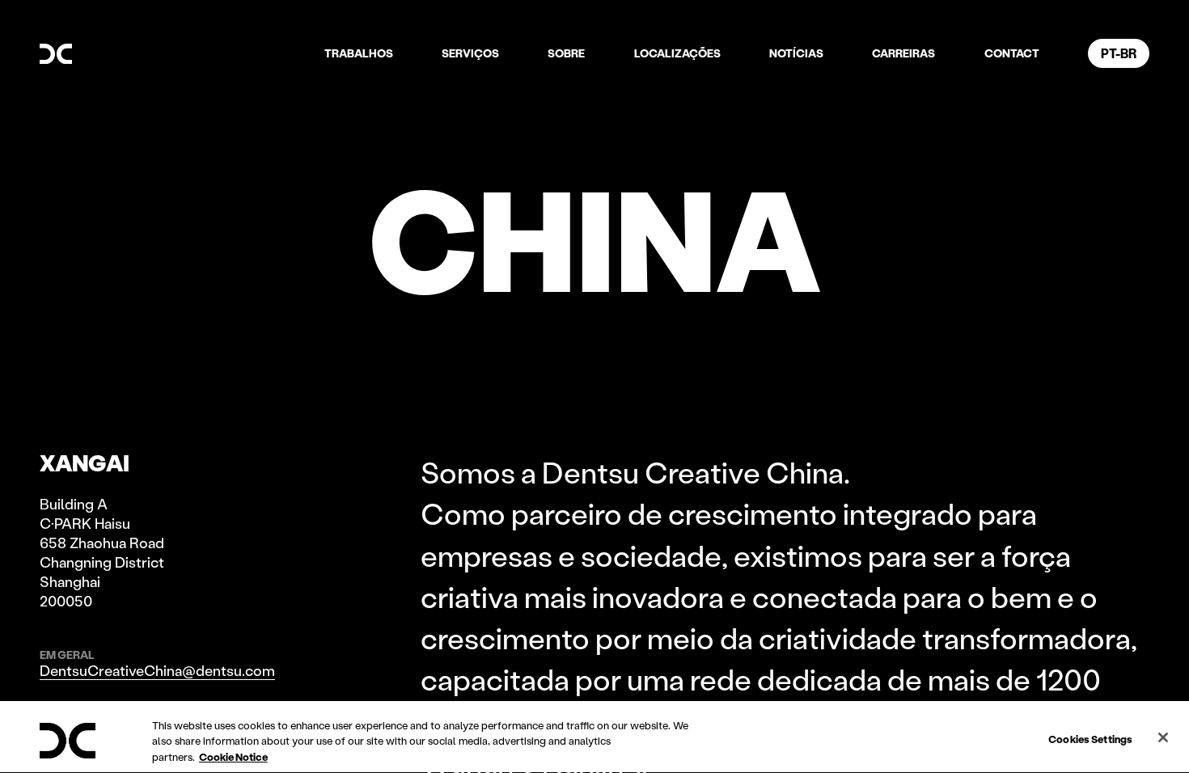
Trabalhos (358, 53)
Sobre (566, 53)
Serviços (470, 53)
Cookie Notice (233, 756)
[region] (594, 737)
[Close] (1163, 737)
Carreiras (903, 53)
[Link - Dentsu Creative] (56, 54)
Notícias (796, 53)
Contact (1011, 53)
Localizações (677, 53)
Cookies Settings (1090, 738)
